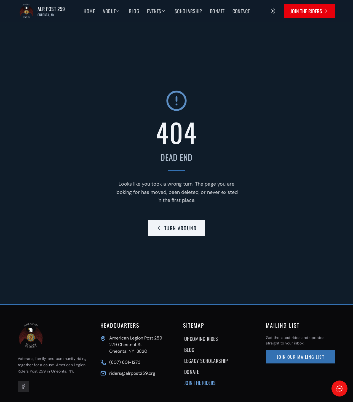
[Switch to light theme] (273, 11)
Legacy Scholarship (206, 360)
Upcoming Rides (201, 338)
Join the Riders (306, 11)
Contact (241, 11)
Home (89, 11)
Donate (217, 11)
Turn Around (180, 228)
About (109, 11)
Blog (134, 11)
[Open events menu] (167, 11)
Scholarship (188, 11)
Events (154, 11)
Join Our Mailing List (301, 357)
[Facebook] (23, 386)
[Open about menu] (122, 11)
